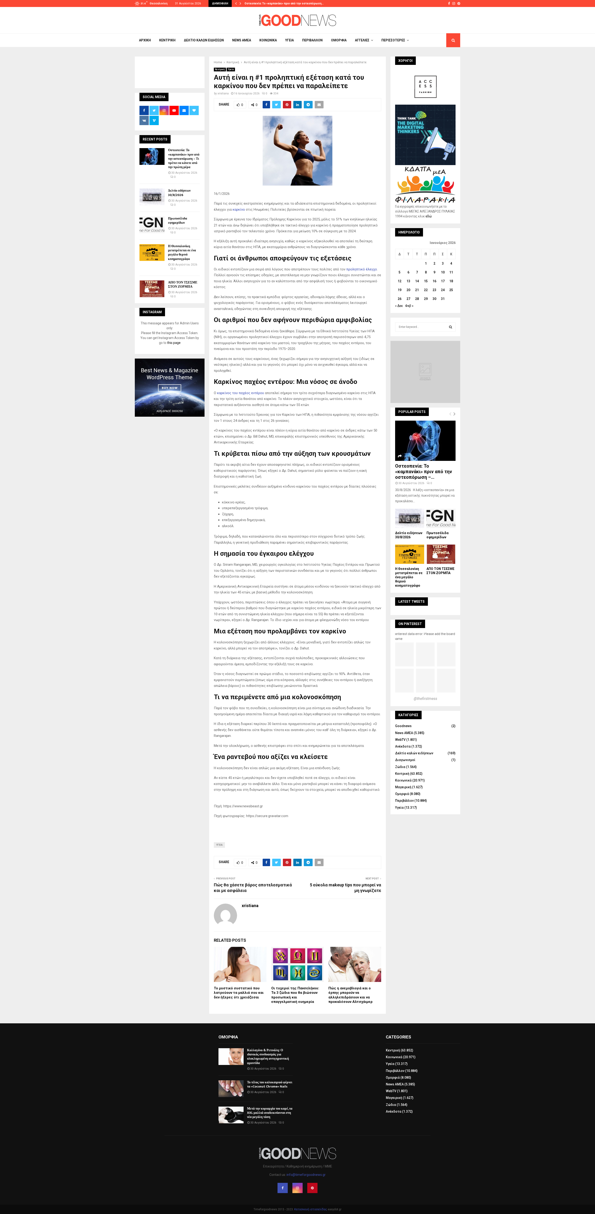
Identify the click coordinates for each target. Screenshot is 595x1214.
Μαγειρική (403, 787)
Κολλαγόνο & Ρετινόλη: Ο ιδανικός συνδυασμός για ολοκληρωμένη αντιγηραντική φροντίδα (268, 1057)
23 (434, 290)
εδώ (429, 216)
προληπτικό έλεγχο (361, 269)
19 (399, 290)
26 (399, 299)
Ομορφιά (339, 40)
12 (399, 281)
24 (443, 290)
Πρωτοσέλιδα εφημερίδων (177, 220)
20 (408, 290)
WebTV (400, 740)
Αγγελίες (362, 40)
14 (417, 281)
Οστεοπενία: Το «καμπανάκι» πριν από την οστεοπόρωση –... (423, 471)
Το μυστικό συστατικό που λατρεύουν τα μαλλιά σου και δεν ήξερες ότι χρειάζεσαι (239, 992)
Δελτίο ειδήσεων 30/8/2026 (179, 192)
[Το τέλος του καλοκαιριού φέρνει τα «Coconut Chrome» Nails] (231, 1088)
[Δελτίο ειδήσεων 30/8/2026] (152, 197)
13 (408, 281)
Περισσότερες (393, 40)
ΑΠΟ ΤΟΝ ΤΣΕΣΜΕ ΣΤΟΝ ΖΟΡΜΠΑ (182, 284)
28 (417, 299)
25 (451, 290)
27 (408, 299)
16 (434, 281)
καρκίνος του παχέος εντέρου (240, 393)
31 (443, 299)
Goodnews (403, 726)
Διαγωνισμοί (405, 760)
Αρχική (145, 40)
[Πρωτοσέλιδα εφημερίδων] (152, 224)
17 (443, 281)
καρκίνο (239, 209)
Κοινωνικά (268, 40)
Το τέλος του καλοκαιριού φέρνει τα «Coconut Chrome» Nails (269, 1084)
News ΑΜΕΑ (241, 40)
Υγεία (289, 40)
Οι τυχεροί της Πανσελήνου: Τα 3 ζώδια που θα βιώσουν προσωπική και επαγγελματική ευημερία (295, 995)
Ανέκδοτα (403, 746)
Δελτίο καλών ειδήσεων (204, 40)
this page (174, 343)
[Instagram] (297, 1188)
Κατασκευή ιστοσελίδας (310, 1209)
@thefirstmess (425, 698)
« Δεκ (399, 306)
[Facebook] (283, 1188)
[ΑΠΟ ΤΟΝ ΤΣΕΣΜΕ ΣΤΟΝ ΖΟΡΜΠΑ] (152, 288)
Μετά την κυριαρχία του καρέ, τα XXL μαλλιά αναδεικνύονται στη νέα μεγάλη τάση (269, 1113)
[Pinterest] (312, 1188)
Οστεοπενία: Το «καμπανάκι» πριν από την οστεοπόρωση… (284, 3)
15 (426, 281)
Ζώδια (400, 767)
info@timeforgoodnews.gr (306, 1175)
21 (417, 290)
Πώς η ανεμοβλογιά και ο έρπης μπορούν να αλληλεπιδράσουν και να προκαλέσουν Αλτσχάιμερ (350, 995)
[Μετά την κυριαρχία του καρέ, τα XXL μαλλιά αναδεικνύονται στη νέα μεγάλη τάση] (231, 1115)
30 (434, 299)
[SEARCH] (451, 327)
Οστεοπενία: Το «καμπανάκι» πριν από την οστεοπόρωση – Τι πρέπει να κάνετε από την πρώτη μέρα (183, 158)
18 (451, 281)
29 (426, 299)
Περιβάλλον (312, 40)
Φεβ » (409, 306)
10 (443, 272)
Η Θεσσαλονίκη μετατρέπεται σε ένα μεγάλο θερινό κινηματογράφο (182, 252)
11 (451, 272)
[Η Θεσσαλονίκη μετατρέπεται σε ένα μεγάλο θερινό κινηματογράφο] (152, 252)
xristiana (223, 93)
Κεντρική (167, 40)
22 (426, 290)
